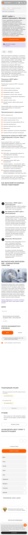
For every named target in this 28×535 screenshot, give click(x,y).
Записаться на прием (14, 39)
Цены (4, 51)
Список (20, 332)
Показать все (14, 408)
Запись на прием (14, 451)
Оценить (23, 510)
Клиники (10, 51)
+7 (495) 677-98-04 (22, 2)
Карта (7, 332)
